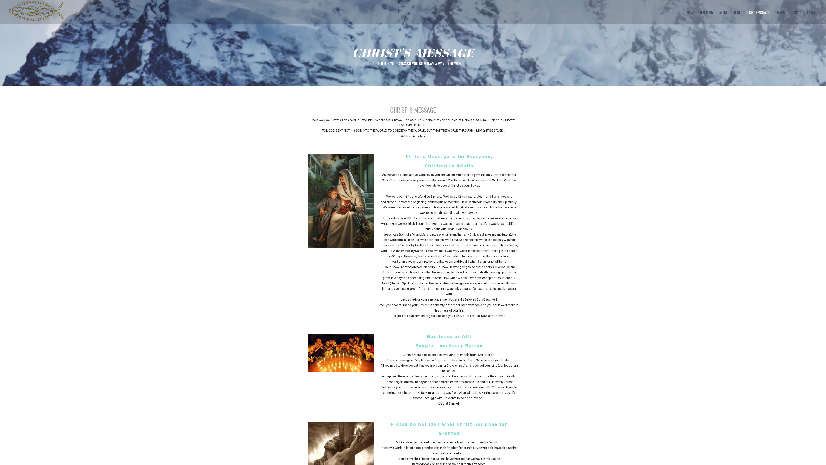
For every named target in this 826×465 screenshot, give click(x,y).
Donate (796, 12)
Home (690, 12)
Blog (736, 12)
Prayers (780, 12)
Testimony (706, 12)
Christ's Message (757, 12)
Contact (812, 12)
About (723, 12)
